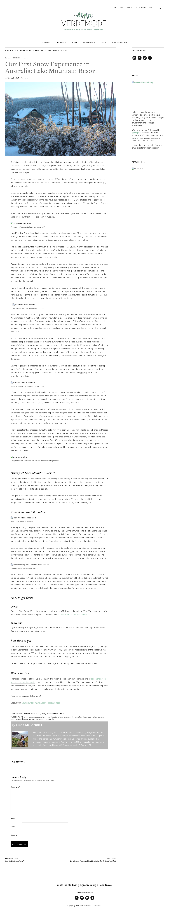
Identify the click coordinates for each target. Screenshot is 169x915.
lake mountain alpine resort (81, 717)
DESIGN (46, 42)
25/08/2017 (16, 58)
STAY (103, 42)
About (121, 8)
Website (14, 835)
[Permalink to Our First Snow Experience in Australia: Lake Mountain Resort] (60, 155)
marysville (20, 719)
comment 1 (25, 58)
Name (13, 818)
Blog (150, 8)
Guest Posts (141, 8)
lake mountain (65, 717)
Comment (15, 787)
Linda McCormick (20, 78)
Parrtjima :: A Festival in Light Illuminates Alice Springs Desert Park (93, 859)
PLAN (74, 42)
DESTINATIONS (119, 42)
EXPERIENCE (89, 42)
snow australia (29, 719)
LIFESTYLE (60, 42)
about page (136, 133)
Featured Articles (57, 50)
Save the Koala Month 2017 (14, 859)
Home (115, 8)
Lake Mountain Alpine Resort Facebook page (41, 703)
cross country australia (33, 717)
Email (13, 827)
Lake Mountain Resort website (73, 614)
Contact (130, 8)
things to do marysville (45, 719)
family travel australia (50, 717)
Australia (10, 50)
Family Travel (39, 50)
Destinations (24, 50)
